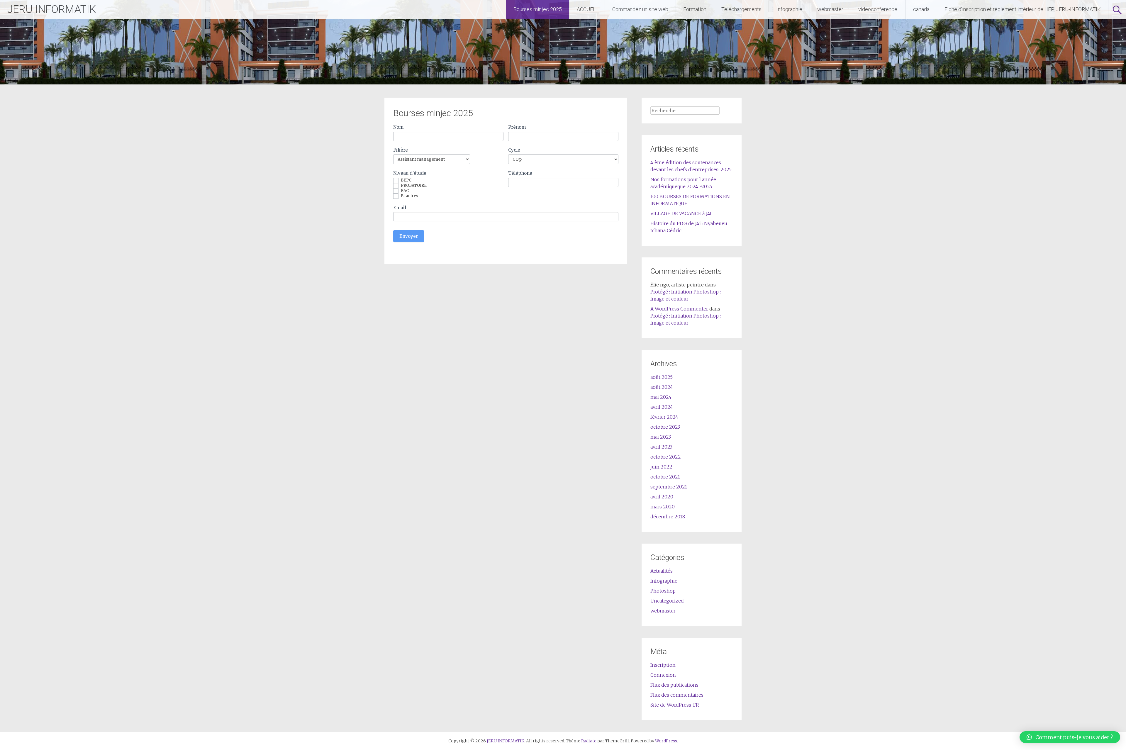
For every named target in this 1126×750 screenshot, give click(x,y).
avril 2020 (661, 497)
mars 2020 (662, 507)
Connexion (663, 675)
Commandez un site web (640, 9)
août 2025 (661, 377)
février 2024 (664, 417)
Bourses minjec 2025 (537, 9)
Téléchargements (741, 9)
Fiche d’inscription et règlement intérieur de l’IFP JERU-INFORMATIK (1022, 9)
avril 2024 (661, 407)
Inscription (663, 665)
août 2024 (661, 387)
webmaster (830, 9)
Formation (694, 9)
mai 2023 (660, 437)
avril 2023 (661, 447)
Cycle (514, 150)
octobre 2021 (665, 477)
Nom (398, 127)
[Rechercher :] (685, 110)
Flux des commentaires (676, 695)
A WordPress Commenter (679, 309)
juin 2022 (661, 467)
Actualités (661, 571)
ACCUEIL (587, 9)
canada (921, 9)
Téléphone (520, 173)
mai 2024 (660, 397)
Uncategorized (667, 601)
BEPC (405, 180)
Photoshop (663, 591)
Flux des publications (674, 685)
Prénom (517, 127)
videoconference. (878, 9)
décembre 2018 (667, 517)
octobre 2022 (665, 457)
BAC (404, 190)
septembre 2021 (668, 487)
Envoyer (408, 236)
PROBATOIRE (413, 185)
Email (399, 208)
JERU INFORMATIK (51, 9)
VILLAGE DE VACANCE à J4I (680, 213)
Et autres (409, 196)
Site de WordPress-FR (674, 705)
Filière (400, 150)
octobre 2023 (665, 427)
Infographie (789, 9)
